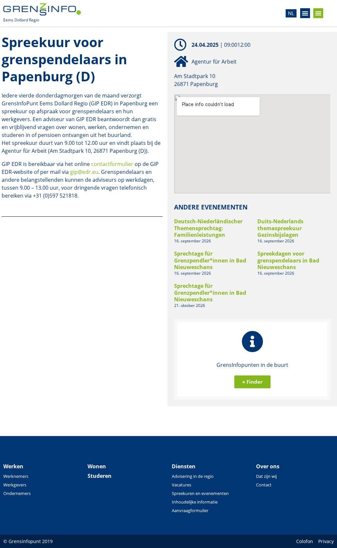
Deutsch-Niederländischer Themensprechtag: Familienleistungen (208, 228)
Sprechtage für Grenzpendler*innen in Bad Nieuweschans (210, 260)
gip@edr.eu (84, 172)
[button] (305, 13)
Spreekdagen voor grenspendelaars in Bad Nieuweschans (288, 260)
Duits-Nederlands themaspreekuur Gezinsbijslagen (280, 228)
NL (291, 13)
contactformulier (112, 164)
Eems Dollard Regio (21, 20)
